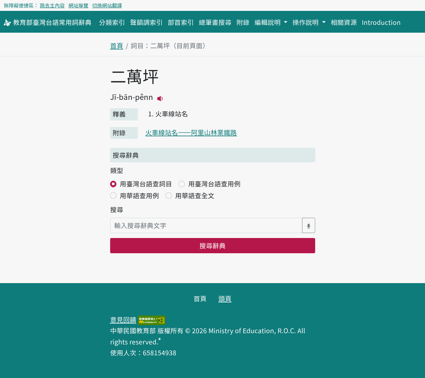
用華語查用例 (139, 195)
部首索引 (181, 22)
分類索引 (112, 22)
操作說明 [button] (306, 22)
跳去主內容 (52, 5)
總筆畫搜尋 (215, 22)
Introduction (381, 22)
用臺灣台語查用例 (214, 183)
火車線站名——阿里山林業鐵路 (191, 132)
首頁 (116, 45)
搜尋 (116, 209)
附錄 (243, 22)
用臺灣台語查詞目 (146, 183)
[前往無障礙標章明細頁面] (151, 319)
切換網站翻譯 (107, 5)
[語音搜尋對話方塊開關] (308, 225)
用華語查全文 (194, 195)
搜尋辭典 (212, 245)
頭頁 (224, 298)
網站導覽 (78, 5)
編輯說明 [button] (268, 22)
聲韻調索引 (146, 22)
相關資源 (344, 22)
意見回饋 (123, 319)
